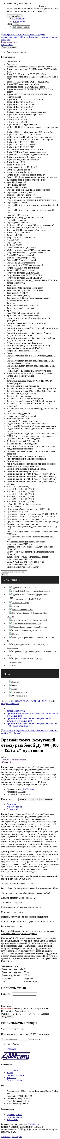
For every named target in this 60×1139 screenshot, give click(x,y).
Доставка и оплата (15, 1075)
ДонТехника (28, 789)
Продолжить (7, 1017)
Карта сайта (12, 1119)
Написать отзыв (18, 759)
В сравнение (46, 799)
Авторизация (18, 21)
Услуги (10, 1072)
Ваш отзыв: (6, 1006)
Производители (14, 1114)
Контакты (11, 1077)
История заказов (14, 1117)
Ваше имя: (6, 994)
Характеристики (14, 807)
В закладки (33, 799)
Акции (4, 1136)
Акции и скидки (14, 1080)
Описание (11, 804)
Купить (23, 799)
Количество (6, 799)
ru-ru (16, 24)
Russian (25, 27)
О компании (12, 1070)
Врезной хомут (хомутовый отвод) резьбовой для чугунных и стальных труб (30, 719)
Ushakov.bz (33, 1124)
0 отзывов (6, 759)
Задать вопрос (15, 1136)
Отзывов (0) (12, 809)
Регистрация (18, 18)
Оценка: (5, 1014)
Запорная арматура (16, 711)
